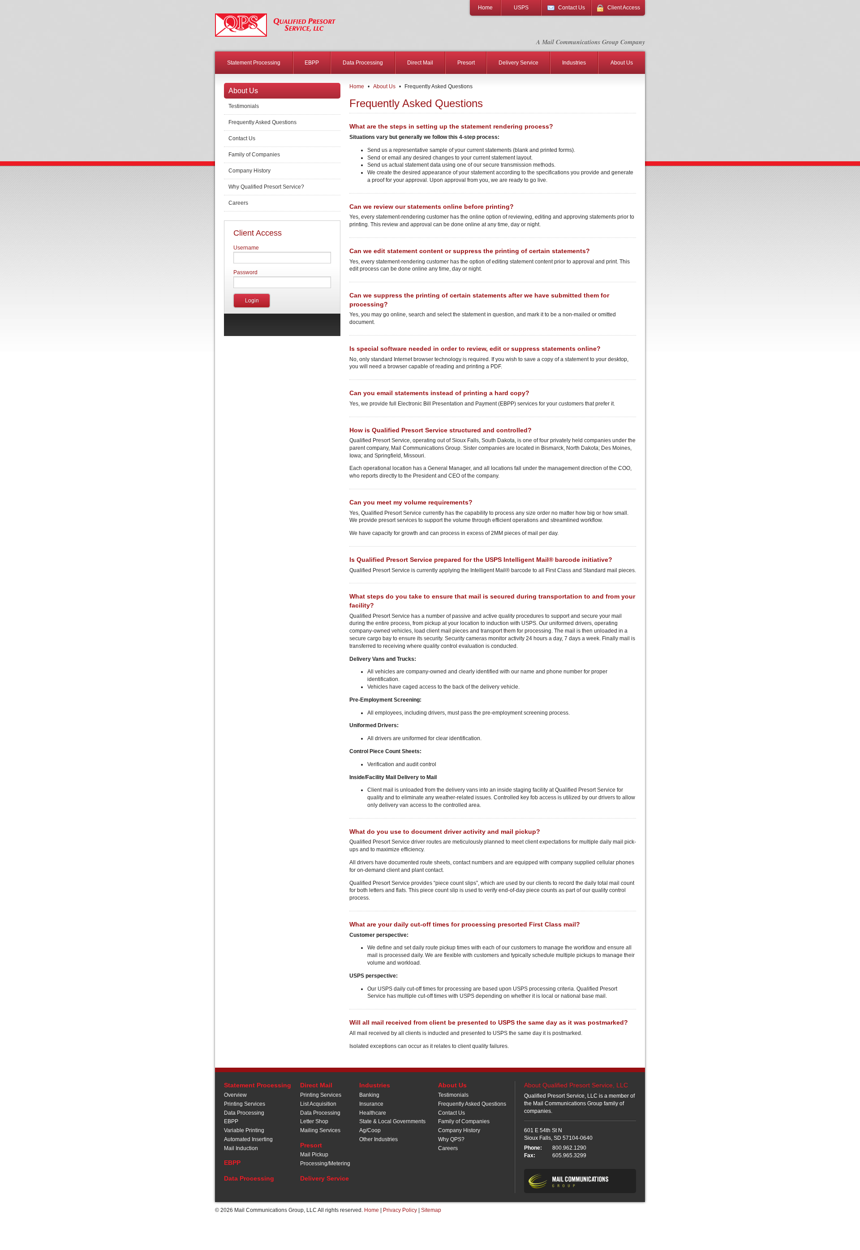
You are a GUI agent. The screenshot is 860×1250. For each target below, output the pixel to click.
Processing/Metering (325, 1163)
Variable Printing (244, 1130)
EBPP (312, 63)
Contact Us (571, 7)
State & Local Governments (392, 1121)
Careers (238, 203)
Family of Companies (254, 154)
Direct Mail (420, 63)
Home (485, 7)
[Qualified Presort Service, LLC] (275, 25)
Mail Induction (241, 1148)
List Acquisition (318, 1104)
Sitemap (431, 1210)
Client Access (623, 7)
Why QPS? (451, 1139)
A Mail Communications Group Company (590, 42)
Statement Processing (253, 63)
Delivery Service (518, 63)
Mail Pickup (314, 1154)
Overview (235, 1095)
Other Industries (378, 1139)
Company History (249, 171)
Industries (574, 63)
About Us (622, 63)
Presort (466, 63)
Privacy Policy (400, 1210)
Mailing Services (320, 1130)
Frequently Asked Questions (262, 122)
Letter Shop (314, 1121)
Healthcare (372, 1113)
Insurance (371, 1104)
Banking (369, 1095)
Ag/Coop (370, 1130)
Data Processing (363, 63)
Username (246, 248)
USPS (521, 7)
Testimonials (243, 106)
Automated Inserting (248, 1139)
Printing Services (244, 1104)
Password (245, 272)
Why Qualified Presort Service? (266, 187)
